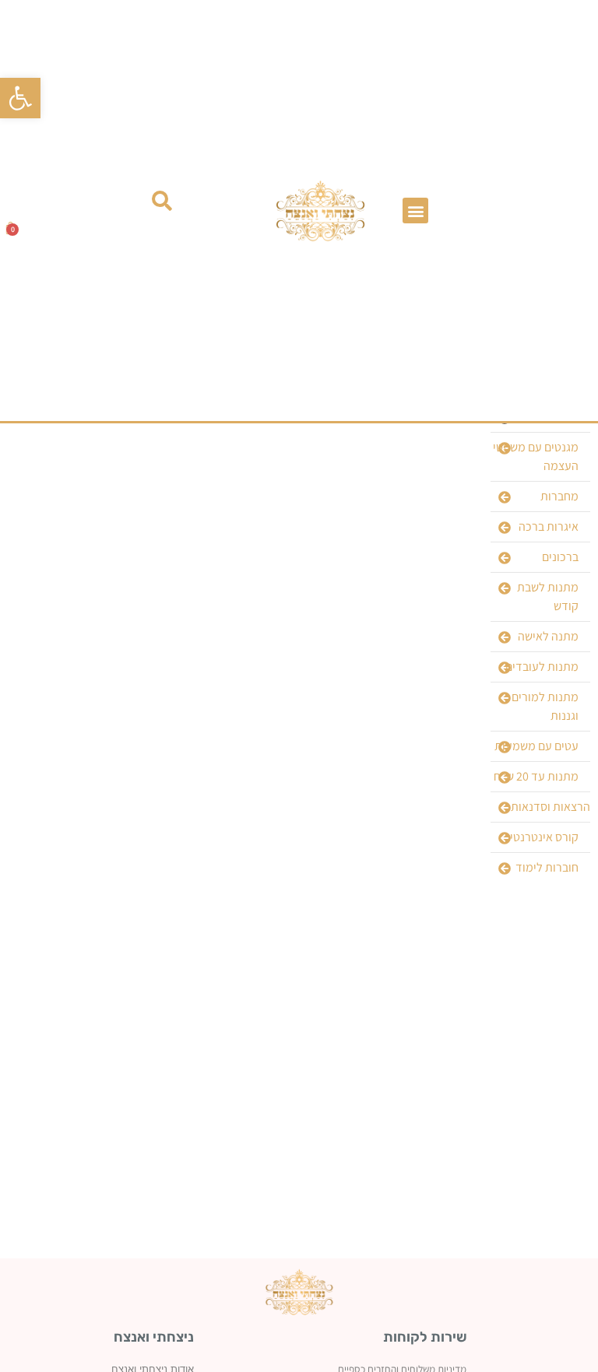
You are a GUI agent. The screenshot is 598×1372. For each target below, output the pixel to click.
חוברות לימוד (547, 867)
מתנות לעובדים (542, 666)
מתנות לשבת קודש (548, 596)
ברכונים (560, 557)
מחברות (559, 496)
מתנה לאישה (548, 636)
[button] (20, 98)
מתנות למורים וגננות (545, 706)
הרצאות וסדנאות (550, 806)
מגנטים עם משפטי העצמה (536, 456)
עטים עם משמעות (536, 746)
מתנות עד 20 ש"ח (536, 776)
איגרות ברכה (549, 526)
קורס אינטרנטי (544, 837)
